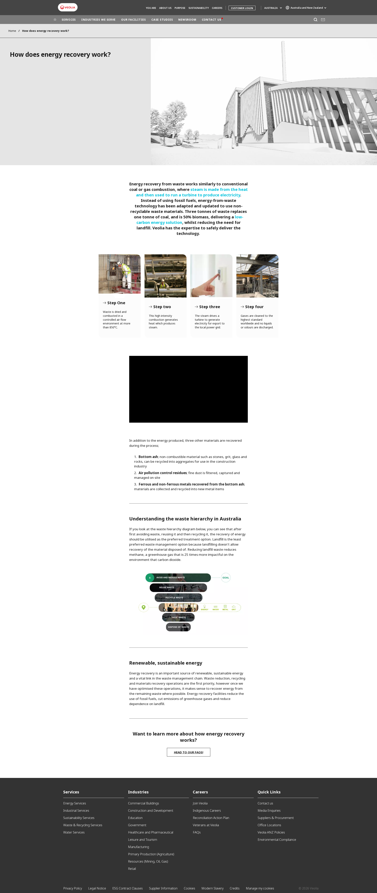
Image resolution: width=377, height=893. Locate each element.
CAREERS (217, 8)
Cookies (189, 888)
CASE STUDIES (162, 19)
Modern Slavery (212, 888)
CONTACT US (211, 19)
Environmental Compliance (277, 839)
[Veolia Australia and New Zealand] (67, 7)
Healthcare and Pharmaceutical (150, 832)
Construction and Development (150, 810)
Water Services (74, 832)
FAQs (197, 832)
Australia (271, 8)
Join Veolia (200, 803)
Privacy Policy (72, 888)
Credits (235, 888)
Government (137, 825)
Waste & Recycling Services (82, 825)
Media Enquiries (269, 810)
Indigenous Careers (207, 810)
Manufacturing (138, 846)
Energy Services (74, 803)
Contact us (265, 803)
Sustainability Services (78, 817)
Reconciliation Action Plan (211, 817)
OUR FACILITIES (133, 19)
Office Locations (269, 825)
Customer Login (242, 8)
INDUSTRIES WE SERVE (98, 19)
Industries (138, 792)
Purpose (180, 8)
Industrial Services (76, 810)
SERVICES (69, 19)
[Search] (315, 19)
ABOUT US (165, 8)
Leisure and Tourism (142, 839)
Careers (200, 792)
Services (71, 792)
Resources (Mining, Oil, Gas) (148, 861)
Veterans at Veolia (206, 825)
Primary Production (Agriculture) (151, 854)
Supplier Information (163, 888)
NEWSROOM (187, 19)
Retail (132, 868)
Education (135, 817)
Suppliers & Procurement (276, 817)
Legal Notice (97, 888)
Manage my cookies (260, 888)
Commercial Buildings (143, 803)
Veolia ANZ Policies (271, 832)
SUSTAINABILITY (198, 8)
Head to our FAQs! (188, 752)
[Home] (55, 19)
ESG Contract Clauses (127, 888)
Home (12, 31)
